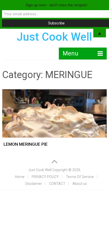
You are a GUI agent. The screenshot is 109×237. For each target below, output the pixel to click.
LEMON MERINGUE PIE (26, 144)
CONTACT (57, 184)
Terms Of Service (80, 177)
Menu (70, 53)
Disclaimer (33, 184)
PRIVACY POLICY (45, 177)
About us (79, 184)
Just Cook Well (39, 170)
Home (20, 177)
